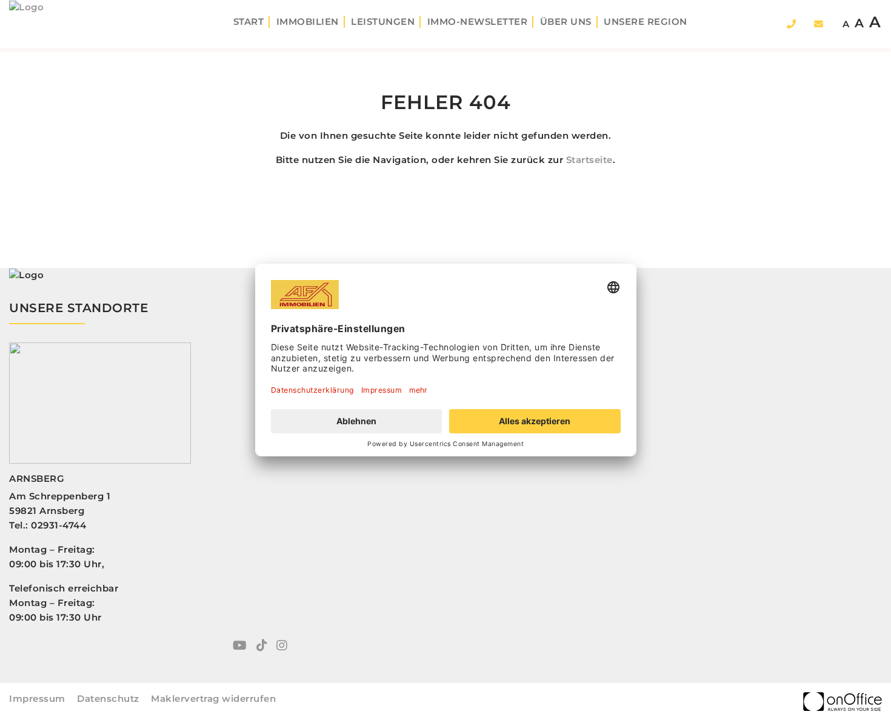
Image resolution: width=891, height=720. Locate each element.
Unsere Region (645, 21)
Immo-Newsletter (477, 21)
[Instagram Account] (282, 646)
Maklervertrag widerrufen (213, 698)
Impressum (37, 698)
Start (248, 21)
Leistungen (383, 21)
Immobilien (307, 21)
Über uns (566, 21)
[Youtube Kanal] (240, 646)
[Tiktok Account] (262, 646)
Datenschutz (108, 698)
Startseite (589, 159)
